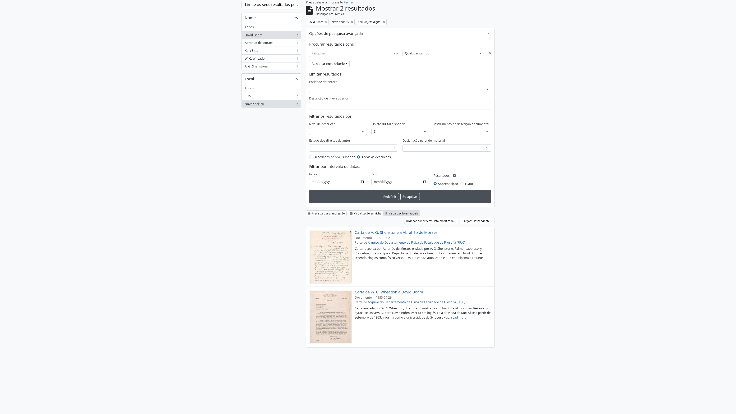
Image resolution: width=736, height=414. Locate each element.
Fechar (349, 2)
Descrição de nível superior (329, 98)
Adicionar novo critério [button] (328, 64)
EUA (271, 97)
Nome (250, 17)
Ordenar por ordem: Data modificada (430, 221)
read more (459, 317)
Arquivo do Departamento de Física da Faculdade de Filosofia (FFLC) (416, 242)
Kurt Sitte (271, 51)
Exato (469, 184)
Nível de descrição (322, 124)
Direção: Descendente (476, 221)
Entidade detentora (323, 82)
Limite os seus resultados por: (271, 4)
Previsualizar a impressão (328, 213)
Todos (249, 27)
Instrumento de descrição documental (461, 124)
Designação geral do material (423, 140)
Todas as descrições (376, 157)
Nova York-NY (271, 105)
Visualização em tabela (403, 213)
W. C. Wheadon (271, 59)
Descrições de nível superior (334, 157)
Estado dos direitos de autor (329, 140)
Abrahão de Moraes (271, 44)
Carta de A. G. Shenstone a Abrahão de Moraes (396, 232)
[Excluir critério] (490, 53)
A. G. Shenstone (271, 67)
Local (249, 78)
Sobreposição (448, 184)
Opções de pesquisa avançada (336, 33)
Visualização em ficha (367, 213)
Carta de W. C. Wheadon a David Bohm (389, 292)
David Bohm (271, 36)
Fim (374, 174)
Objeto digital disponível (388, 124)
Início (313, 174)
